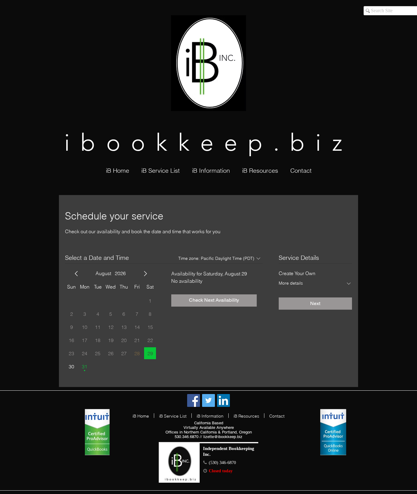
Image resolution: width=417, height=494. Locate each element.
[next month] (145, 273)
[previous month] (76, 273)
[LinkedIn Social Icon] (223, 400)
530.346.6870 (186, 436)
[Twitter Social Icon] (208, 400)
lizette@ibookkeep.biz (222, 436)
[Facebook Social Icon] (193, 400)
